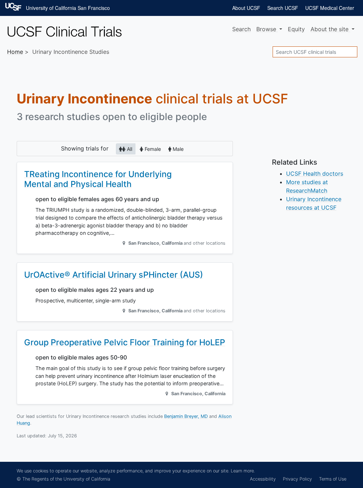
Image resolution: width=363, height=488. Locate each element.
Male (177, 149)
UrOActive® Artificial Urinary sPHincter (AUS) (113, 274)
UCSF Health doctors (314, 173)
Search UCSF (282, 7)
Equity (296, 29)
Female (152, 149)
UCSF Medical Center (329, 7)
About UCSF (246, 7)
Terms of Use (332, 479)
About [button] (329, 29)
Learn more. (243, 470)
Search (241, 29)
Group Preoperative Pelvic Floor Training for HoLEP (124, 342)
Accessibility (263, 479)
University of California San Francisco (68, 7)
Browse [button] (267, 29)
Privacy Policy (297, 479)
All (128, 149)
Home (15, 51)
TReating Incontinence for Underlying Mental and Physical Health (98, 179)
